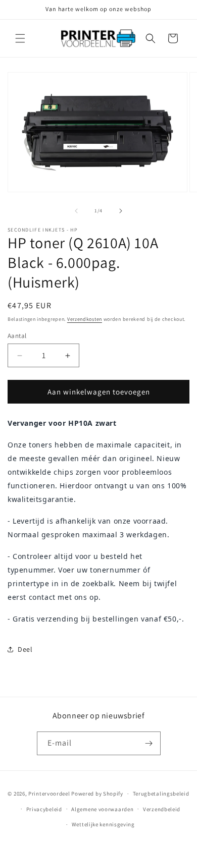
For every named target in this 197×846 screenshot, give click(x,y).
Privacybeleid (44, 809)
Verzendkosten (84, 319)
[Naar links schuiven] (76, 211)
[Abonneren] (149, 743)
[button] (20, 38)
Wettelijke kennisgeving (103, 824)
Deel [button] (25, 649)
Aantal (17, 335)
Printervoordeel (49, 793)
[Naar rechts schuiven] (121, 211)
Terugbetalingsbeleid (161, 793)
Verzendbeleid (161, 809)
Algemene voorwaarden (102, 809)
